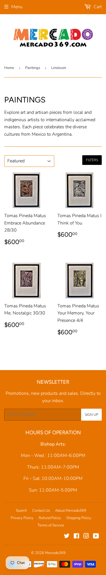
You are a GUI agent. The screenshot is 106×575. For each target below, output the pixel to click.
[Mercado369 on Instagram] (86, 537)
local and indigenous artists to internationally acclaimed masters (49, 119)
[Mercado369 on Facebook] (76, 537)
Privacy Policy (22, 518)
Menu (17, 7)
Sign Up (91, 414)
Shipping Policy (78, 518)
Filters (92, 160)
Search (21, 510)
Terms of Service (51, 525)
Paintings (32, 67)
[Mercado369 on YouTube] (96, 537)
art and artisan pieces (41, 112)
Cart (97, 7)
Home (9, 67)
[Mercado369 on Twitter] (67, 537)
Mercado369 (55, 552)
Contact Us (41, 510)
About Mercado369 (70, 510)
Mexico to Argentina (52, 134)
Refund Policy (50, 518)
